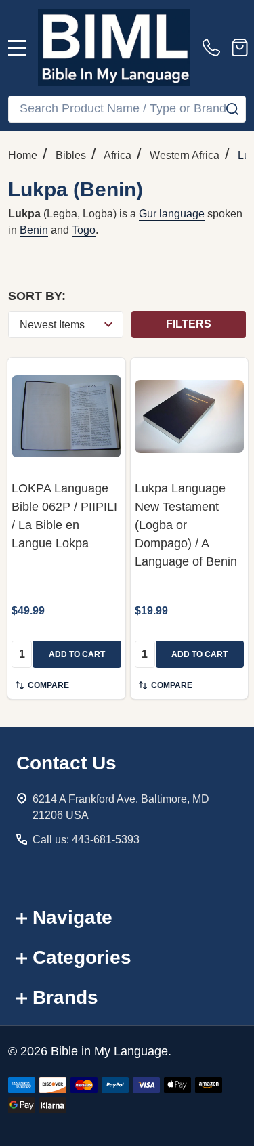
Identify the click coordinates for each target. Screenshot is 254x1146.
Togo (84, 230)
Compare (48, 685)
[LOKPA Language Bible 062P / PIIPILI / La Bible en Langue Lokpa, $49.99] (66, 416)
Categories (82, 957)
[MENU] (17, 47)
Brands (65, 997)
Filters (188, 324)
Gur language (172, 213)
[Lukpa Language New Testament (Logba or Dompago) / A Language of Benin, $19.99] (190, 416)
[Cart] (240, 47)
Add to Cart (77, 654)
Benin (34, 230)
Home (22, 155)
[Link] (114, 47)
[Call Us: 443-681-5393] (214, 47)
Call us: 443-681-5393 (86, 839)
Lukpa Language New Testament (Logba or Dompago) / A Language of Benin (186, 525)
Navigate (72, 917)
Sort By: (37, 296)
